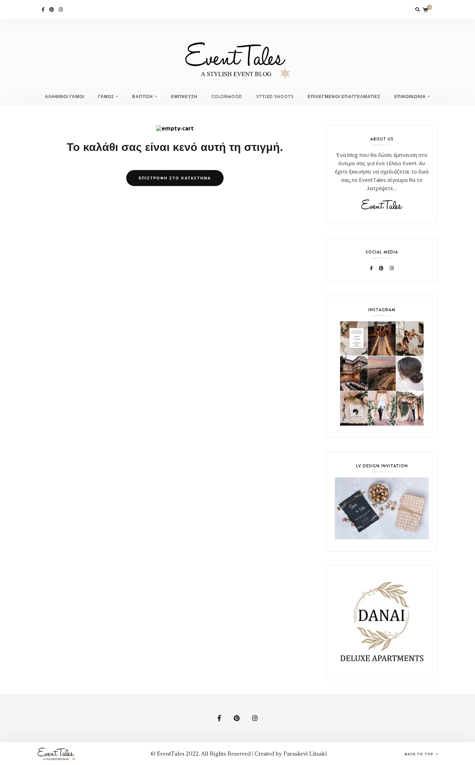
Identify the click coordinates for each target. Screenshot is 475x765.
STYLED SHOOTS (275, 96)
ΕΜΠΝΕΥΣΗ (184, 96)
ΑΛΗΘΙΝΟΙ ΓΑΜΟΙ (64, 96)
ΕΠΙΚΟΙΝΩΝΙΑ (410, 96)
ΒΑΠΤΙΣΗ (142, 96)
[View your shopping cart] (425, 9)
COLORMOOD (226, 96)
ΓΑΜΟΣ (106, 96)
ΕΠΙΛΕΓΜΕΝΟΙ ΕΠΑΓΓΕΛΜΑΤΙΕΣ (344, 96)
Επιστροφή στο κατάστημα (175, 178)
